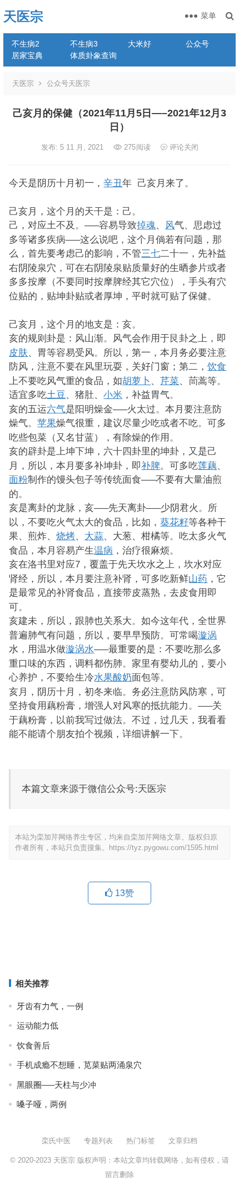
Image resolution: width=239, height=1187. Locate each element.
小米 (112, 395)
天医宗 (23, 16)
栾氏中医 (56, 1141)
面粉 (18, 479)
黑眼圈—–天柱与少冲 (56, 1084)
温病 (103, 550)
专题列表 (98, 1141)
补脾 (150, 465)
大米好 (139, 43)
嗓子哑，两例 (42, 1104)
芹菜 (169, 381)
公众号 (197, 43)
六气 (56, 409)
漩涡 (207, 635)
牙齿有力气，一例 (50, 1006)
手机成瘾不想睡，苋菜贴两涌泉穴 (79, 1065)
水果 (103, 677)
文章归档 (182, 1141)
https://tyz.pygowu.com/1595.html (163, 847)
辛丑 (112, 183)
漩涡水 (80, 649)
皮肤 (18, 352)
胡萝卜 (136, 381)
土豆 (56, 395)
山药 (197, 579)
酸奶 (122, 677)
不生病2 (25, 43)
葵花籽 (174, 522)
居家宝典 (27, 55)
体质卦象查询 (93, 55)
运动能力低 (37, 1025)
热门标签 (140, 1141)
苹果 (46, 423)
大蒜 (93, 536)
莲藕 (207, 465)
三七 (150, 253)
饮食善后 (33, 1045)
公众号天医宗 (68, 83)
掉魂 (146, 225)
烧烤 (65, 536)
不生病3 (84, 43)
